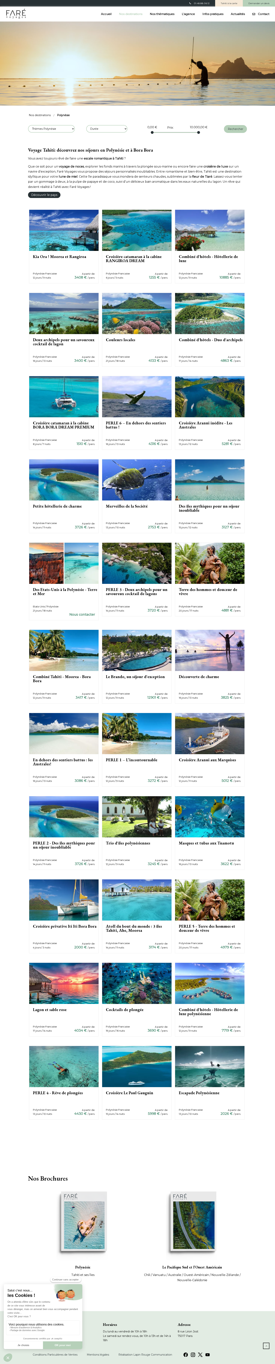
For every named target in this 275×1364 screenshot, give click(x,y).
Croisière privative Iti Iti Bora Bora (65, 926)
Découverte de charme (199, 676)
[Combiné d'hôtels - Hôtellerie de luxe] (210, 230)
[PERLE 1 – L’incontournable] (137, 733)
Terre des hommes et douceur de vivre (208, 591)
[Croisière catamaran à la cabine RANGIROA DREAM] (137, 230)
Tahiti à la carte (229, 3)
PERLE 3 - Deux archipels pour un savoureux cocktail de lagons (136, 591)
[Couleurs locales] (137, 313)
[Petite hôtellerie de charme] (64, 480)
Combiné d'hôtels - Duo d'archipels (211, 339)
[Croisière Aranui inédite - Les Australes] (210, 396)
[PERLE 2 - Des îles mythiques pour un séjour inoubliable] (64, 816)
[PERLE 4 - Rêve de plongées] (64, 1066)
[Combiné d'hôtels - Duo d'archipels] (210, 313)
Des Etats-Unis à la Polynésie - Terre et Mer (65, 591)
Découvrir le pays (44, 195)
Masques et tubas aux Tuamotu (206, 843)
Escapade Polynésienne (199, 1093)
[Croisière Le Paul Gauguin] (137, 1066)
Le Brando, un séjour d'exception (135, 676)
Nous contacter (82, 614)
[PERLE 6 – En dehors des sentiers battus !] (137, 396)
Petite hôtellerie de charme (57, 506)
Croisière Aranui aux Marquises (207, 760)
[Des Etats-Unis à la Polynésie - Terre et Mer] (64, 563)
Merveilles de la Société (127, 506)
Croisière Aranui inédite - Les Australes (205, 425)
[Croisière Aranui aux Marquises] (210, 733)
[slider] (152, 132)
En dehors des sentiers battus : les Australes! (63, 762)
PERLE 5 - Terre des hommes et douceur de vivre (207, 928)
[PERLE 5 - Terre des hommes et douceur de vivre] (210, 900)
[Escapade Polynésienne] (210, 1066)
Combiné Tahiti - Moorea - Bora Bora (62, 678)
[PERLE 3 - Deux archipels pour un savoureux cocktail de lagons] (137, 563)
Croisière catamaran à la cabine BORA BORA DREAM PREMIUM (63, 425)
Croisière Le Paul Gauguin (129, 1093)
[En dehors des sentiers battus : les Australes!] (64, 733)
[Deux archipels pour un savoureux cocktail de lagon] (64, 313)
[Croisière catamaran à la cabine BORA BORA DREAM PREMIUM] (64, 396)
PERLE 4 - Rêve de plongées (58, 1093)
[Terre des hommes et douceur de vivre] (210, 563)
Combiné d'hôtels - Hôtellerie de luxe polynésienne (208, 1011)
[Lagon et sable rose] (64, 983)
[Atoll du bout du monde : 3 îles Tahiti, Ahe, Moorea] (137, 900)
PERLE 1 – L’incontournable (131, 760)
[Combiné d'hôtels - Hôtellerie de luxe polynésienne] (210, 983)
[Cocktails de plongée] (137, 983)
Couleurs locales (120, 339)
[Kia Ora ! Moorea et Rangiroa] (64, 230)
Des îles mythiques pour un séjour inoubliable (209, 508)
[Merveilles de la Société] (137, 480)
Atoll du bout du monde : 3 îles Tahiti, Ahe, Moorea (134, 928)
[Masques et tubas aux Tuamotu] (210, 816)
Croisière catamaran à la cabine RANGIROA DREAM (134, 258)
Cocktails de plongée (124, 1009)
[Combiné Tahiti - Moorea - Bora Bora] (64, 650)
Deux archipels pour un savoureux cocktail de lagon (63, 342)
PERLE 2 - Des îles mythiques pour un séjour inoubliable (64, 845)
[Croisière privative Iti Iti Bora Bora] (64, 900)
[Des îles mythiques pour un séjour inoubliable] (210, 480)
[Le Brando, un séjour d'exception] (137, 650)
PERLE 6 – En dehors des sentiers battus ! (136, 425)
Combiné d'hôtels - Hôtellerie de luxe (208, 258)
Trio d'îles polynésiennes (128, 843)
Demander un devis (258, 3)
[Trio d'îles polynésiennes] (137, 816)
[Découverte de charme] (210, 650)
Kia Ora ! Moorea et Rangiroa (59, 256)
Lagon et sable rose (50, 1009)
